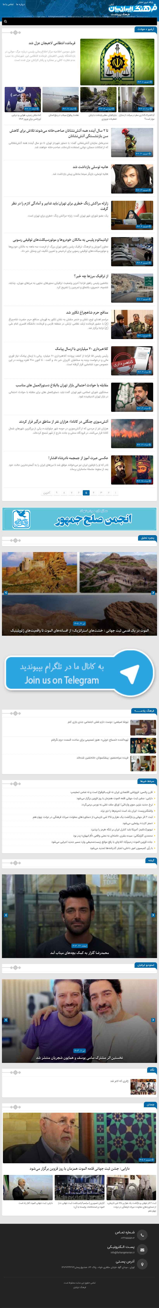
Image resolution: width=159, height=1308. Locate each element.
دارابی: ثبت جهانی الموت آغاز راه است (36, 1203)
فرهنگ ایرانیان (79, 1287)
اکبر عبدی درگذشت (79, 953)
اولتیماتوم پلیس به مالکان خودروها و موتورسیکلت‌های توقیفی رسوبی (60, 240)
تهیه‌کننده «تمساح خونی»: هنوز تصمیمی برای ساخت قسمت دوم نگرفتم (89, 740)
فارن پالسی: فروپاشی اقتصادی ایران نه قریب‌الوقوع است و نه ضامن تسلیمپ (112, 792)
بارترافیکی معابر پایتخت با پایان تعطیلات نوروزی (103, 117)
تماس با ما (8, 4)
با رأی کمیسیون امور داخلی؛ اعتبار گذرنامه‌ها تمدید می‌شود (121, 848)
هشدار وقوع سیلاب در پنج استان (64, 115)
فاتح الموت (79, 630)
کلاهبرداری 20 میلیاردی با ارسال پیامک (81, 349)
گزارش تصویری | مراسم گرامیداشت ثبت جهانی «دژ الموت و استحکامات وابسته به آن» (81, 1205)
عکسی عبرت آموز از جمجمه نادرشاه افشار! (78, 458)
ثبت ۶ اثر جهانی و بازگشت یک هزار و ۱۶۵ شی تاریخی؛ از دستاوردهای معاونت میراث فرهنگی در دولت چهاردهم (93, 817)
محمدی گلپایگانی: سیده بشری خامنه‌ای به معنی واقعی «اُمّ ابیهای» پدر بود (113, 836)
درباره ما (20, 4)
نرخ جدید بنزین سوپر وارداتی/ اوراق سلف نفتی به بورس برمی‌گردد (117, 804)
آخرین (46, 492)
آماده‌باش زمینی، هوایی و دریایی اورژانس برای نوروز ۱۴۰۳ (26, 117)
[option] (79, 594)
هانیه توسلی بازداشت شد (90, 167)
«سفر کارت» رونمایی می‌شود (138, 823)
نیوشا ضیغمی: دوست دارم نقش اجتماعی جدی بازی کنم (98, 722)
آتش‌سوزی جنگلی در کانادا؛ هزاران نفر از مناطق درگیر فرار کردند (63, 421)
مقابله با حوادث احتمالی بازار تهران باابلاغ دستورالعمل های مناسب (62, 385)
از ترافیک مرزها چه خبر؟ (91, 276)
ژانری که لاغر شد (119, 1081)
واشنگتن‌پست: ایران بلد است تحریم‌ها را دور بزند (126, 811)
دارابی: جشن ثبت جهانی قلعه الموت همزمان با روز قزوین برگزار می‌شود (115, 798)
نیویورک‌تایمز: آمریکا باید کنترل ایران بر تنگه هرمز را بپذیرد (122, 829)
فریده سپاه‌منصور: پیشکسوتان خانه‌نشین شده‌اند (102, 758)
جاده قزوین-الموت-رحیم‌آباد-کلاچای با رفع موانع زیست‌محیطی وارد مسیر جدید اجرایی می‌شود (102, 842)
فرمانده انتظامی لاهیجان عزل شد (52, 43)
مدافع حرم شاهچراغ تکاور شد (87, 312)
